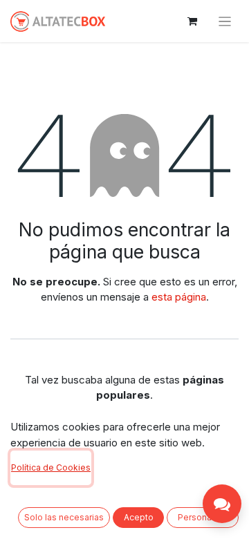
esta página (178, 296)
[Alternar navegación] (225, 21)
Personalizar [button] (203, 517)
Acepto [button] (139, 517)
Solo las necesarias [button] (64, 517)
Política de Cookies (51, 467)
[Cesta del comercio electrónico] (192, 21)
